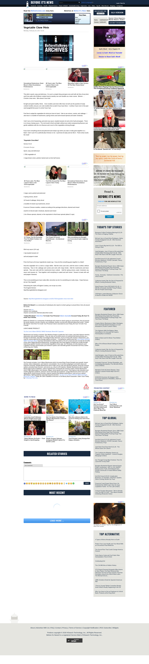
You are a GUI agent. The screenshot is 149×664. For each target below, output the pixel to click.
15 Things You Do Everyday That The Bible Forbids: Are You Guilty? (33, 239)
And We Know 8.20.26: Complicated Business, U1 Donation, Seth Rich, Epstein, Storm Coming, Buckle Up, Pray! (108, 477)
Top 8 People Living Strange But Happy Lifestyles (79, 439)
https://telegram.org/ (118, 174)
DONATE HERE (100, 13)
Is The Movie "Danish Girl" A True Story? (107, 149)
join (32, 309)
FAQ (52, 628)
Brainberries (27, 186)
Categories (120, 6)
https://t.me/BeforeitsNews (103, 180)
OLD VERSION (117, 12)
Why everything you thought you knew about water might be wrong (78, 239)
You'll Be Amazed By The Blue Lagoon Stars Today (56, 181)
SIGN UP (101, 201)
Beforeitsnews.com (38, 11)
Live (89, 6)
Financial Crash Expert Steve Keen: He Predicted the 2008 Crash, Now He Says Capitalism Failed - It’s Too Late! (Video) (107, 485)
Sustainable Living (74, 6)
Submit (109, 217)
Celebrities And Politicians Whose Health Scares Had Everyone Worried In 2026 (32, 418)
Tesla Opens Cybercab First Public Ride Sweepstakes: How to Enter (107, 556)
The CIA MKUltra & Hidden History (105, 565)
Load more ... (57, 520)
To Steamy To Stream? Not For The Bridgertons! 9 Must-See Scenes (108, 525)
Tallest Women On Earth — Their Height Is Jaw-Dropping (34, 439)
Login (117, 3)
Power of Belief (63, 6)
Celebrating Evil (100, 561)
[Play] (109, 37)
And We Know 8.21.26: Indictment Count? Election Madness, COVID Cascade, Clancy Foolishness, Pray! (108, 260)
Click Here (39, 316)
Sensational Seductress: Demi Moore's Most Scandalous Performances (77, 182)
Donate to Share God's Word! (109, 57)
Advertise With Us (42, 628)
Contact (58, 628)
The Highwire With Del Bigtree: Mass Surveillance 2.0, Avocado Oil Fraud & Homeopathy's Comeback (106, 332)
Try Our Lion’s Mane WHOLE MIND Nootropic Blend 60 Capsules (44, 331)
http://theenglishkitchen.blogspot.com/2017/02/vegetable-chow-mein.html (51, 298)
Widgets (116, 628)
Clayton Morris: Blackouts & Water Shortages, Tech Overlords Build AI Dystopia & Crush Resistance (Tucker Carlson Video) (109, 325)
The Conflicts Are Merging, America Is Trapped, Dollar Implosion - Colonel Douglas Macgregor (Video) (108, 454)
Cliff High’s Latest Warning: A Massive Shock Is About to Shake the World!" (109, 294)
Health (45, 6)
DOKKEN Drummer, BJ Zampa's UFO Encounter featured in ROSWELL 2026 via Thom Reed (108, 378)
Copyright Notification (91, 628)
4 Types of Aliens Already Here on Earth (107, 539)
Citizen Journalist (65, 316)
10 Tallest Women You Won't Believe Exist (108, 108)
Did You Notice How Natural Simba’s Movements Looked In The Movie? (56, 418)
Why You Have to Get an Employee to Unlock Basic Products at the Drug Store (109, 592)
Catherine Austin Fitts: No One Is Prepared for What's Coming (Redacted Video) (109, 281)
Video (93, 6)
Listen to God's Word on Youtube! (109, 53)
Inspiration (84, 6)
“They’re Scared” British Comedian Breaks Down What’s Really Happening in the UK (108, 586)
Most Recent (105, 6)
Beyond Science (53, 6)
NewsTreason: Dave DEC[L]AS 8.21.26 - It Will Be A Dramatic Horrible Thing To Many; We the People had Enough (108, 288)
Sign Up (122, 3)
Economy (39, 6)
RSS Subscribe (105, 628)
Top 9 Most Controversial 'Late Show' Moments (116, 406)
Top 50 (98, 6)
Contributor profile (40, 21)
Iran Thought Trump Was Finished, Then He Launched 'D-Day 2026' (108, 460)
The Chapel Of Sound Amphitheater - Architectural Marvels (55, 239)
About (32, 628)
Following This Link (31, 378)
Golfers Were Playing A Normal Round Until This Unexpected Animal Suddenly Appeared (109, 87)
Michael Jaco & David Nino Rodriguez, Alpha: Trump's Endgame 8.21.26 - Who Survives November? (109, 240)
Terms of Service (75, 628)
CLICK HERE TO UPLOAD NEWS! (117, 23)
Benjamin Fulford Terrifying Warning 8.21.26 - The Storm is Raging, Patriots (109, 233)
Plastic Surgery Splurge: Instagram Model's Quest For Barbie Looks (55, 440)
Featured (33, 6)
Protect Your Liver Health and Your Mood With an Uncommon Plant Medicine (109, 544)
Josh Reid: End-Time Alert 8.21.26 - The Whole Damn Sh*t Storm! (107, 447)
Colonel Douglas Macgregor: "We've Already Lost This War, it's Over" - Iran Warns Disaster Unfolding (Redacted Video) (109, 492)
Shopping (112, 6)
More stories (48, 21)
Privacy (65, 628)
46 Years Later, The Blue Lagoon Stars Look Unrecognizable (32, 182)
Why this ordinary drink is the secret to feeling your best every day (79, 418)
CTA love (70, 243)
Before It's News (42, 2)
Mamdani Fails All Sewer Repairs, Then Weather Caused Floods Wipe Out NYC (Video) (107, 371)
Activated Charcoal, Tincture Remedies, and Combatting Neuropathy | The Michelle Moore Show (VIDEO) (109, 364)
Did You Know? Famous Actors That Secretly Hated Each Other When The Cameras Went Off (100, 407)
